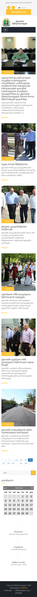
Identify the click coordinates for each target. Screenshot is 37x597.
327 (21, 463)
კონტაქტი (18, 593)
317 (4, 463)
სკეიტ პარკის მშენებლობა (14, 164)
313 (16, 460)
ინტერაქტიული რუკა (18, 12)
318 (8, 463)
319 (13, 463)
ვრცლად (4, 117)
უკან (5, 487)
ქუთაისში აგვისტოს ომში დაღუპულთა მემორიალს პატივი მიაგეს (17, 362)
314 (21, 460)
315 (26, 460)
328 (26, 463)
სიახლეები (8, 590)
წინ (32, 487)
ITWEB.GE (24, 588)
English (23, 7)
